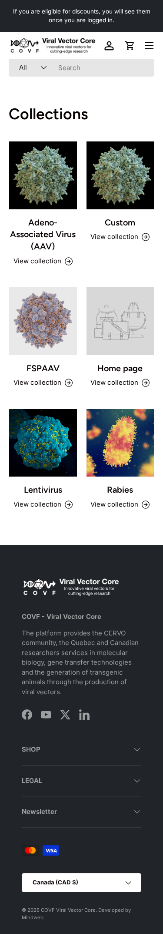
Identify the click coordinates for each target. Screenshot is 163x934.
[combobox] (81, 68)
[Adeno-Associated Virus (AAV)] (43, 175)
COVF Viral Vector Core (68, 910)
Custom (120, 222)
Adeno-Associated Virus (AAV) (43, 234)
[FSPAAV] (43, 321)
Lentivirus (43, 489)
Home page (120, 368)
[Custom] (120, 175)
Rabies (120, 489)
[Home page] (120, 321)
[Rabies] (120, 443)
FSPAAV (43, 368)
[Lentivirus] (43, 443)
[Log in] (109, 45)
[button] (130, 45)
